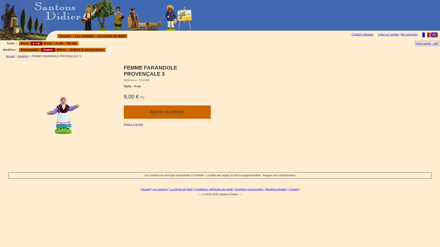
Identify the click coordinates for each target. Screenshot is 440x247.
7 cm (59, 43)
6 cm (48, 43)
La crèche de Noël (111, 36)
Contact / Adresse (362, 34)
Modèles (23, 56)
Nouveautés (30, 49)
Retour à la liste (133, 124)
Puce (25, 43)
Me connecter (409, 34)
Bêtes (61, 49)
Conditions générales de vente (214, 189)
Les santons (84, 36)
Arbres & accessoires (87, 49)
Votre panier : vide (427, 43)
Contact (294, 189)
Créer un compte (388, 34)
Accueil (65, 36)
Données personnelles (249, 189)
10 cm (71, 43)
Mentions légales (276, 189)
